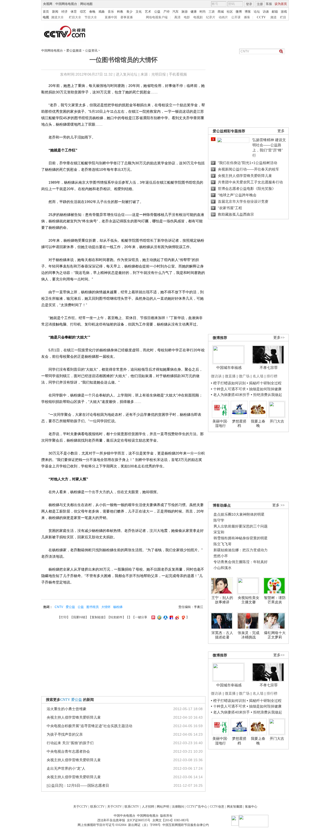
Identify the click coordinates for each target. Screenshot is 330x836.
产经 (166, 11)
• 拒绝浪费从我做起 (266, 395)
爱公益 (70, 607)
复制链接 (98, 617)
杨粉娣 (117, 607)
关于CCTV (80, 806)
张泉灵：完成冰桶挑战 (248, 635)
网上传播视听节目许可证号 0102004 (102, 825)
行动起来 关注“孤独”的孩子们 (70, 743)
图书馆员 (92, 607)
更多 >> (278, 505)
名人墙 (258, 376)
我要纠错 (79, 617)
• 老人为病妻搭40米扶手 (230, 395)
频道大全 (57, 17)
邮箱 (275, 11)
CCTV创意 (217, 806)
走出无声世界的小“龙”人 (66, 768)
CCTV (261, 17)
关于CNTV (114, 806)
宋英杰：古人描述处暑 (222, 635)
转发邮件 (116, 617)
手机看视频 (178, 74)
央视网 (47, 4)
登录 (249, 4)
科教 (120, 11)
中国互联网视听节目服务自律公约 (185, 825)
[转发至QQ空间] (158, 617)
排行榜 (272, 376)
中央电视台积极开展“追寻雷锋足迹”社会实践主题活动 (89, 726)
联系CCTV (97, 806)
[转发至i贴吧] (170, 617)
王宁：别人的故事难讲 (222, 600)
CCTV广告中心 (197, 806)
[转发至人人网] (165, 617)
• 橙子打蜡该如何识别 (228, 383)
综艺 (83, 11)
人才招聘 (148, 806)
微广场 (244, 376)
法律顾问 (178, 806)
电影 (187, 17)
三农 (212, 11)
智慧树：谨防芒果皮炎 (275, 600)
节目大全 (91, 17)
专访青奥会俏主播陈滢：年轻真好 (240, 562)
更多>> (279, 337)
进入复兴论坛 (126, 74)
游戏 (284, 11)
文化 (139, 11)
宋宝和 (218, 532)
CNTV (59, 607)
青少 (129, 11)
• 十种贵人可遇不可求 (229, 389)
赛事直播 (126, 17)
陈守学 (218, 520)
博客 (248, 11)
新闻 (55, 11)
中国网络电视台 (66, 4)
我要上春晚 (258, 423)
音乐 (111, 11)
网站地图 (86, 4)
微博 (239, 11)
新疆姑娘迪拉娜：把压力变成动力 (240, 550)
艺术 (148, 11)
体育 (74, 11)
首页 (46, 11)
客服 (269, 4)
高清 (177, 17)
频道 (273, 17)
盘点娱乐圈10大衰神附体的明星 (239, 514)
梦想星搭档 (239, 423)
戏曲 (101, 11)
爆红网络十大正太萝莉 (275, 635)
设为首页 (281, 4)
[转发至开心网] (152, 617)
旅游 (185, 11)
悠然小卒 (220, 556)
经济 (64, 11)
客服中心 (251, 806)
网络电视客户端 (157, 17)
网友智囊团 (234, 806)
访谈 (266, 11)
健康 (194, 11)
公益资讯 (91, 50)
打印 (64, 617)
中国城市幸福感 (229, 368)
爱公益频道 (74, 50)
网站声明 (163, 806)
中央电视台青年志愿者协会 (68, 751)
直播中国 (111, 17)
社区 (230, 11)
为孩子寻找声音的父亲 (65, 734)
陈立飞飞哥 (222, 544)
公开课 (236, 17)
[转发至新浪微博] (176, 617)
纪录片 (210, 17)
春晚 (92, 11)
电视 (46, 17)
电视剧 (198, 17)
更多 (281, 131)
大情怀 (106, 607)
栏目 (283, 17)
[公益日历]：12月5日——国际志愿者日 (78, 785)
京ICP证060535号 (138, 820)
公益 (157, 11)
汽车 (175, 11)
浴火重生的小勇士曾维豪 (66, 709)
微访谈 (216, 376)
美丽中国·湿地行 (220, 423)
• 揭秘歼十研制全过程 (264, 383)
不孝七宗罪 (269, 368)
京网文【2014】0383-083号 (170, 820)
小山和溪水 (222, 568)
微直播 (230, 376)
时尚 (203, 11)
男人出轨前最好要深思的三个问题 (240, 526)
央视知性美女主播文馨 (248, 600)
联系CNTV (132, 806)
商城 (221, 11)
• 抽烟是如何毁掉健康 (264, 389)
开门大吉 (277, 421)
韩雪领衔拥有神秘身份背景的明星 (240, 538)
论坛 (257, 11)
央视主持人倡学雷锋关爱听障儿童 (74, 717)
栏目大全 (75, 17)
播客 (247, 17)
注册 (260, 4)
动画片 (223, 17)
